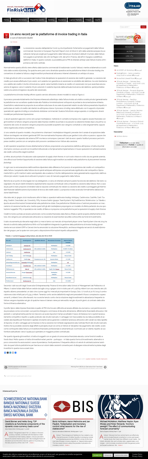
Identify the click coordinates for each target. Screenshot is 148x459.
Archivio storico (121, 136)
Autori (129, 51)
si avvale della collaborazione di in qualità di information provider (129, 145)
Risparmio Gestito (37, 20)
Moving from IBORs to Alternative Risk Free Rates (86, 367)
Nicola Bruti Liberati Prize (125, 78)
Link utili (129, 56)
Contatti (129, 61)
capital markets (91, 359)
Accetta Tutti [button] (97, 455)
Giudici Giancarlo (101, 359)
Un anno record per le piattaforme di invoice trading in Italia (48, 36)
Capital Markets (75, 20)
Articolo (14, 42)
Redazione (129, 47)
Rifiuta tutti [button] (108, 455)
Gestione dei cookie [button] (121, 455)
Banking (51, 20)
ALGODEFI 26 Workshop (125, 70)
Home (6, 20)
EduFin (97, 20)
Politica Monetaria (19, 20)
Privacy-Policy (137, 456)
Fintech (88, 20)
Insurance (62, 20)
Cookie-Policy (137, 454)
